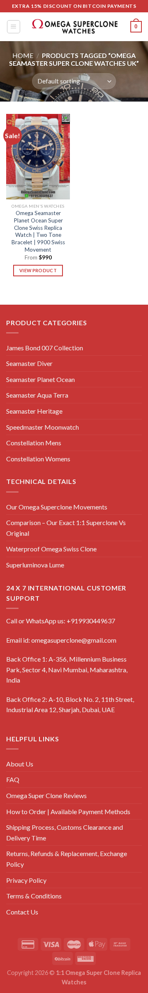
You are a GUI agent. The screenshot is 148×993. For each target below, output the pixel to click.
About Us (19, 764)
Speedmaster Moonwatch (42, 427)
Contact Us (22, 912)
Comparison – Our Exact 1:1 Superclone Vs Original (66, 527)
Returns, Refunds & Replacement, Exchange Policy (66, 858)
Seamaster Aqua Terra (37, 395)
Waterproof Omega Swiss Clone (51, 549)
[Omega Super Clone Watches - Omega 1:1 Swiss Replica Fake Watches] (74, 27)
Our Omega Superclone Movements (56, 507)
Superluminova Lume (35, 565)
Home (22, 55)
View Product (38, 270)
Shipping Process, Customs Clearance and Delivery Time (64, 832)
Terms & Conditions (34, 896)
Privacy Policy (26, 880)
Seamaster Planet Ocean (40, 379)
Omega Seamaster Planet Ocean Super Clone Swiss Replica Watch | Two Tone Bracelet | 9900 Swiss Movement (38, 231)
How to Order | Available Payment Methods (68, 811)
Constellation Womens (38, 459)
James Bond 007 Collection (44, 348)
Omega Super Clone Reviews (46, 795)
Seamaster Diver (29, 363)
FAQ (12, 779)
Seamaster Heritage (34, 411)
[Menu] (14, 26)
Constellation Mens (33, 443)
